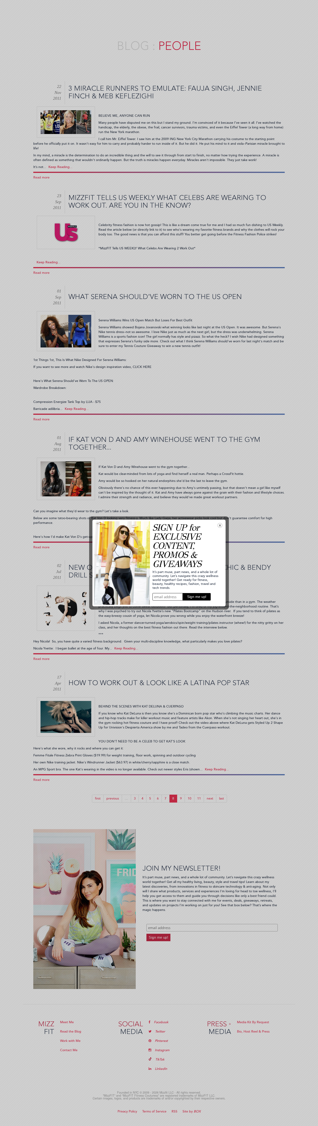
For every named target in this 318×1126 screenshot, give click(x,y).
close (220, 525)
